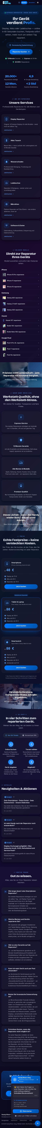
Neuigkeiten (5, 1120)
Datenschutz (23, 1120)
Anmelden (32, 2)
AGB (30, 1120)
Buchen (24, 2)
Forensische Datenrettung (22, 45)
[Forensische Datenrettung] (19, 2)
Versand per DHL (31, 735)
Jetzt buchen (21, 586)
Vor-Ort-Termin (13, 735)
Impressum (14, 1120)
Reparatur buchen (20, 52)
